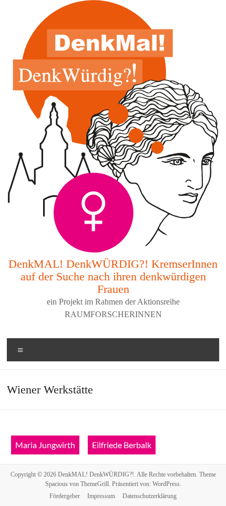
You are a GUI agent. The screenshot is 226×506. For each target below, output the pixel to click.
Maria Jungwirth (45, 445)
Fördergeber (64, 496)
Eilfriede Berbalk (121, 445)
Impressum (101, 496)
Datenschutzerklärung (149, 496)
